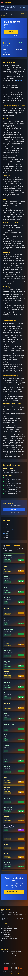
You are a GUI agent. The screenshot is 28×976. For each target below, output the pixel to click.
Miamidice (7, 835)
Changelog (4, 940)
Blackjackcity (8, 555)
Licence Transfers (5, 934)
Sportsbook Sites (15, 14)
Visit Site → (14, 509)
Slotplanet (7, 766)
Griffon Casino (8, 807)
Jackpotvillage (8, 629)
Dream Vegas (8, 650)
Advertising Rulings (6, 932)
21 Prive (6, 745)
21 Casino (7, 714)
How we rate (5, 45)
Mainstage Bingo (9, 826)
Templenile (7, 640)
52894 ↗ (5, 533)
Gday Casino (8, 756)
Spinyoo (6, 577)
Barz (5, 587)
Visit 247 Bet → (11, 32)
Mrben (6, 844)
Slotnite (6, 619)
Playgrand (7, 862)
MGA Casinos (4, 945)
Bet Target (7, 798)
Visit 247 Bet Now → (14, 892)
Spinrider (7, 661)
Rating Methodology (6, 936)
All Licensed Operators (7, 926)
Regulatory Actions (6, 930)
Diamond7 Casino (9, 724)
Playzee (6, 608)
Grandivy (7, 703)
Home (2, 14)
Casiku (6, 566)
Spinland (7, 682)
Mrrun (6, 853)
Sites (7, 14)
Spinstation (7, 693)
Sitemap (3, 943)
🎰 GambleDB (6, 2)
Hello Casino (8, 735)
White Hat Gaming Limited (16, 27)
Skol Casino (7, 598)
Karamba (7, 787)
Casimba (6, 671)
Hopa (5, 777)
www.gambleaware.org (14, 973)
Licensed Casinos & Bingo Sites (9, 928)
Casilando (7, 816)
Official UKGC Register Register (9, 938)
